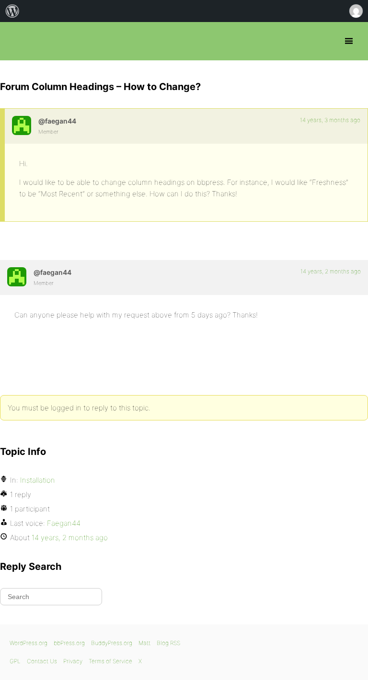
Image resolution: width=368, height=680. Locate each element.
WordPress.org (28, 642)
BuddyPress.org (111, 642)
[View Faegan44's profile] (21, 125)
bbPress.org (15, 41)
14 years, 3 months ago (330, 120)
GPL (15, 661)
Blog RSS (168, 642)
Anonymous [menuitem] (355, 11)
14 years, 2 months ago (330, 271)
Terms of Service (110, 661)
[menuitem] (12, 11)
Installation (37, 480)
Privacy (72, 661)
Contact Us (42, 661)
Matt (144, 642)
